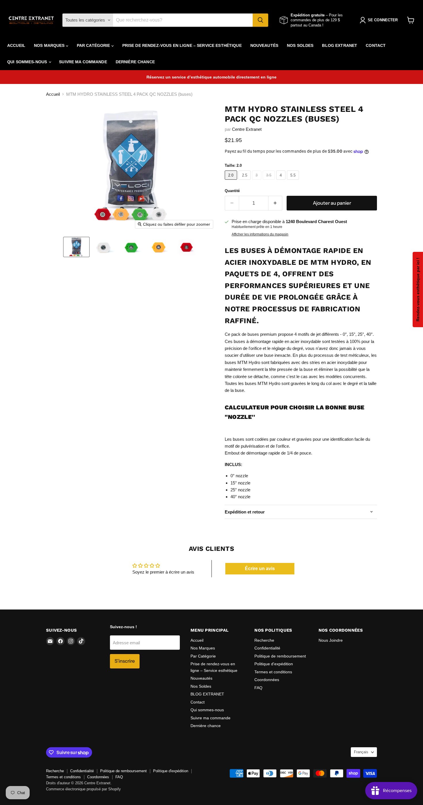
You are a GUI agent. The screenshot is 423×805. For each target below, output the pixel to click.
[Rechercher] (260, 20)
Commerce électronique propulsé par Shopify (83, 789)
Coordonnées (266, 679)
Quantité (232, 191)
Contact (376, 45)
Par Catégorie (94, 45)
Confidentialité (267, 648)
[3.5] (270, 181)
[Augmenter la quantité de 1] (275, 203)
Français (361, 752)
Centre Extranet (247, 129)
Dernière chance (135, 62)
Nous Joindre (331, 640)
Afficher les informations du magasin (260, 234)
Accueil (16, 45)
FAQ (258, 687)
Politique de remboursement (280, 656)
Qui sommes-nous (27, 62)
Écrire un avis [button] (260, 568)
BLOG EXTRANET (339, 45)
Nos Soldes (300, 45)
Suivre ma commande (83, 62)
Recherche (264, 640)
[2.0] (232, 181)
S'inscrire (125, 661)
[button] (76, 247)
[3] (257, 181)
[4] (281, 181)
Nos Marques (50, 45)
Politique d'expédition (273, 664)
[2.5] (245, 181)
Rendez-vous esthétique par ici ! (418, 289)
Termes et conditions (273, 672)
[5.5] (294, 181)
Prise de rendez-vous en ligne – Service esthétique (182, 45)
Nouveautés (264, 45)
